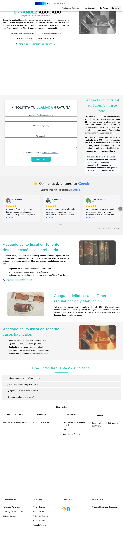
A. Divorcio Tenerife (40, 516)
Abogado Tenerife (39, 525)
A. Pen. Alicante (39, 511)
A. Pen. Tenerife (39, 507)
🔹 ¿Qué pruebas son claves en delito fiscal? (21, 391)
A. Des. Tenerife (39, 521)
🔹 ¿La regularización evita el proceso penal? (21, 384)
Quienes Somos (9, 516)
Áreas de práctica (89, 8)
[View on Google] (8, 200)
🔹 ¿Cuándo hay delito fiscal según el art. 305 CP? (23, 378)
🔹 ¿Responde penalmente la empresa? (19, 397)
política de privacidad (50, 153)
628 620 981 (50, 44)
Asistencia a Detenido (70, 8)
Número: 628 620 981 (41, 422)
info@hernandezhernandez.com (15, 422)
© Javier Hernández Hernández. (105, 507)
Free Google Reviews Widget (109, 229)
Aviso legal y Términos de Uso (15, 511)
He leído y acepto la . (41, 153)
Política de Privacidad (11, 507)
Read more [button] (10, 218)
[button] (3, 208)
